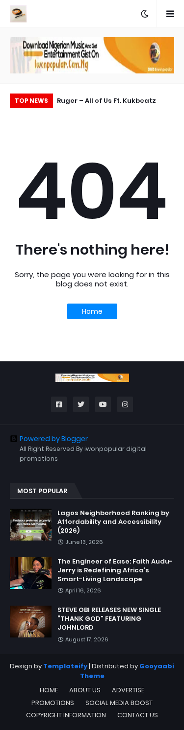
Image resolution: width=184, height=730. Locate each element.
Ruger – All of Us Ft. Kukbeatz (106, 100)
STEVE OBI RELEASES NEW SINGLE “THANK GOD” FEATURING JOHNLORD (109, 619)
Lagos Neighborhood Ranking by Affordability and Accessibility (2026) (113, 522)
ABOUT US (85, 690)
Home (92, 311)
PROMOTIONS (52, 702)
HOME (49, 690)
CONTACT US (137, 715)
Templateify (65, 666)
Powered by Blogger (54, 439)
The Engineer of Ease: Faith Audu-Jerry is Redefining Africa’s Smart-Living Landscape (115, 570)
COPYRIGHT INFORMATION (66, 715)
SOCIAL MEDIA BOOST (119, 702)
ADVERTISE (128, 690)
